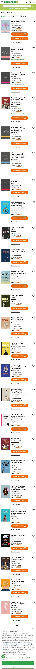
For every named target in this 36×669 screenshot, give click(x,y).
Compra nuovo (18, 34)
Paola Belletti (14, 51)
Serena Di (13, 583)
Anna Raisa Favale (15, 324)
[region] (18, 647)
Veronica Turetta (22, 208)
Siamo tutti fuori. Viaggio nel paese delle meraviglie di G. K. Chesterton (18, 130)
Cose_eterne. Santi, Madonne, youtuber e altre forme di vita (18, 416)
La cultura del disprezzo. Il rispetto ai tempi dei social (18, 367)
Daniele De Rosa (14, 396)
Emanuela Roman (15, 607)
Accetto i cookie (18, 663)
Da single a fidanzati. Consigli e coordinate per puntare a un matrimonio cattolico (18, 204)
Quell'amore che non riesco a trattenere (17, 558)
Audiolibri (25, 8)
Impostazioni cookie (18, 667)
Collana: (4, 16)
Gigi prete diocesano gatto (18, 536)
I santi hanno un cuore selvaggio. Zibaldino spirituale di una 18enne (18, 487)
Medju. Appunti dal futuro (17, 296)
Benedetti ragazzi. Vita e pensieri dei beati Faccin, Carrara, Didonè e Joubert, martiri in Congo (18, 101)
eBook (18, 8)
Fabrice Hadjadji (14, 467)
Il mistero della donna (18, 21)
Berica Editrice (17, 25)
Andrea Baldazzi (14, 208)
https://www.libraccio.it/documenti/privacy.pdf (16, 644)
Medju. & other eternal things (18, 228)
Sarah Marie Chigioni (16, 276)
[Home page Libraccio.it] (11, 3)
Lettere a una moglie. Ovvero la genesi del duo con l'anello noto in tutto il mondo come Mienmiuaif (18, 156)
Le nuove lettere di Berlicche (17, 180)
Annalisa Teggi (14, 134)
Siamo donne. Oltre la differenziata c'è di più (18, 73)
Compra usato (18, 38)
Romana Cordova (15, 442)
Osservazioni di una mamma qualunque (17, 48)
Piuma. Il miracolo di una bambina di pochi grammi (18, 603)
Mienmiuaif (13, 231)
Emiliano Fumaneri (15, 183)
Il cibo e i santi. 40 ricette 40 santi (16, 439)
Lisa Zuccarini (14, 106)
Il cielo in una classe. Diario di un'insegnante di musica (18, 273)
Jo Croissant (14, 23)
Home (3, 12)
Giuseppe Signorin (15, 161)
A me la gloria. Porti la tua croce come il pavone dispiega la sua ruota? (18, 463)
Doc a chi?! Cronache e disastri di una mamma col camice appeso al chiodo (18, 512)
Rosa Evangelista (15, 491)
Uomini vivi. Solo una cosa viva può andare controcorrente (18, 251)
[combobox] (17, 6)
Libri (12, 8)
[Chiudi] (32, 628)
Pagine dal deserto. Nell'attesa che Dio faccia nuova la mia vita (17, 320)
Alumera (13, 561)
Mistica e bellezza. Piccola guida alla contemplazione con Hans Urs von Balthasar (18, 391)
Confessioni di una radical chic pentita (17, 580)
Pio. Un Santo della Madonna (17, 344)
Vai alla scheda (15, 42)
